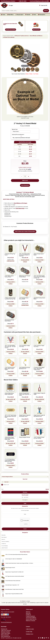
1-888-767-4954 (22, 1)
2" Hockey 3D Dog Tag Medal (10, 254)
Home (3, 14)
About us (28, 611)
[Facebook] (38, 638)
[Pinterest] (46, 638)
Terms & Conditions (5, 541)
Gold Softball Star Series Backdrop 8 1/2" (24, 368)
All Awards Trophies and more (22, 35)
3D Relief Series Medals (8, 37)
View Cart (6, 481)
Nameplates (42, 14)
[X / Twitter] (48, 638)
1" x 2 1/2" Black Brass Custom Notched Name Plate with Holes (10, 460)
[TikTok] (44, 638)
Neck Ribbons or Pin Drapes (20, 203)
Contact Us (4, 543)
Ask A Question (25, 185)
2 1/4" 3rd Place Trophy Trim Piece (39, 346)
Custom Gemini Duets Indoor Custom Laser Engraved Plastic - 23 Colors (19, 563)
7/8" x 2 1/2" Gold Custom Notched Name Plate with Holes (16, 554)
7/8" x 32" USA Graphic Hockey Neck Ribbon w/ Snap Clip (24, 254)
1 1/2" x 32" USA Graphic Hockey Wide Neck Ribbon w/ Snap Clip (39, 276)
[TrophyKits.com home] (4, 5)
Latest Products (5, 547)
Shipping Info (4, 629)
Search (46, 10)
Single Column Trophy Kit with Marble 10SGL (39, 416)
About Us (3, 539)
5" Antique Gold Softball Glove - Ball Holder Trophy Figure (39, 368)
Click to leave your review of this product (25, 231)
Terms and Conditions (31, 617)
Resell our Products (30, 620)
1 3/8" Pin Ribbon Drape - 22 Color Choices (39, 438)
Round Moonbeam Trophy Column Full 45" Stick (14, 589)
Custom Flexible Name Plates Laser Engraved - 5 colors (25, 394)
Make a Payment (5, 634)
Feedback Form (29, 634)
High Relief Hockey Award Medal (39, 298)
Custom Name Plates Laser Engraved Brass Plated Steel (9, 438)
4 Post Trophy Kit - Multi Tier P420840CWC (13, 558)
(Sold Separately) (20, 208)
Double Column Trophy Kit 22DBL (39, 394)
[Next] (39, 56)
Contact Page (29, 631)
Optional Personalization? (18, 134)
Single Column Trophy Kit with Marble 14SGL (13, 593)
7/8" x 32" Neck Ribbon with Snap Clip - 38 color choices (10, 346)
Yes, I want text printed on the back (21, 137)
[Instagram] (40, 638)
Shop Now (3, 535)
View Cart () (44, 5)
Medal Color (15, 129)
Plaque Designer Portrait (10, 567)
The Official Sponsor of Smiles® (8, 1)
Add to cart (25, 180)
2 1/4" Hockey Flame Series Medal (23, 298)
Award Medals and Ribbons (36, 35)
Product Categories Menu (7, 476)
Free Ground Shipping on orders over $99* (39, 1)
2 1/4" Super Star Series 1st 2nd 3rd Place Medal (14, 576)
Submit (25, 528)
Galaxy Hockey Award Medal (39, 254)
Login (25, 503)
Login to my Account (6, 630)
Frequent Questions (30, 616)
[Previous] (11, 56)
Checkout (25, 492)
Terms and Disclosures (6, 622)
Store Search (4, 537)
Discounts (28, 613)
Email (25, 514)
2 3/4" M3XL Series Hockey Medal (9, 276)
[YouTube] (42, 638)
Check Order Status (5, 633)
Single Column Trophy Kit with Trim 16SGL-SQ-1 (14, 571)
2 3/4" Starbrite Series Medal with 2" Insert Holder (10, 368)
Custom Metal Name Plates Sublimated (12, 580)
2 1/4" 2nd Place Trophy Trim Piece (24, 346)
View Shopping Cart (5, 636)
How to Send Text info (31, 619)
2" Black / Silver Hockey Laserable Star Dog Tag (10, 298)
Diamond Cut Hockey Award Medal (9, 320)
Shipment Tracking (5, 631)
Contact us (28, 614)
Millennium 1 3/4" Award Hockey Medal (24, 276)
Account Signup (5, 545)
